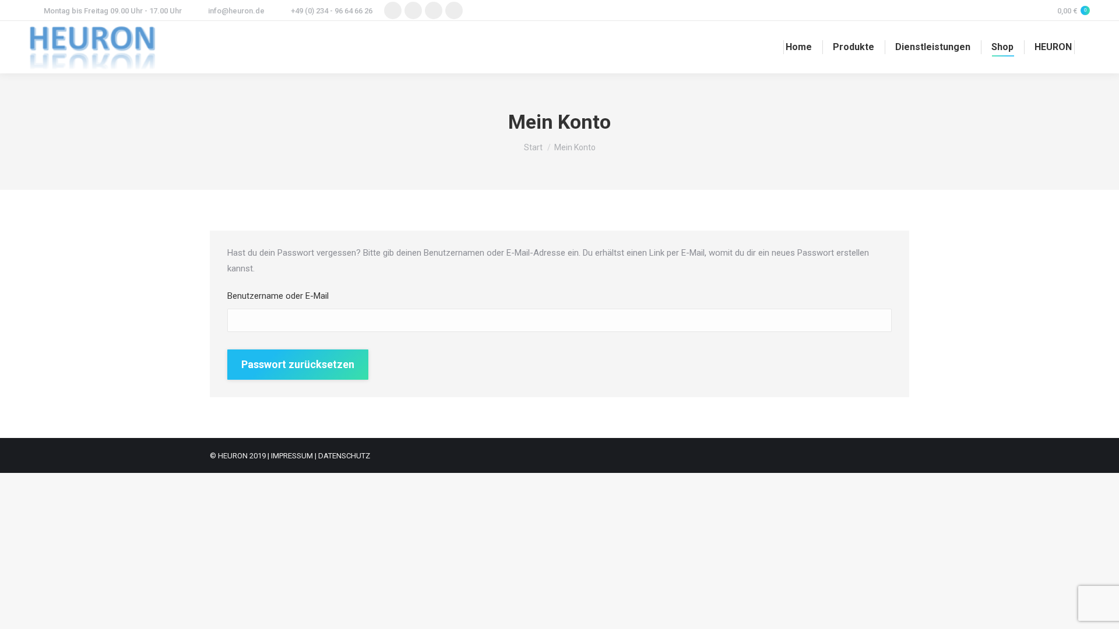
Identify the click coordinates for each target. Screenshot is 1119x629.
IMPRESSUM (292, 455)
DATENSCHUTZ (344, 455)
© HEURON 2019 (238, 455)
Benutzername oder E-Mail (278, 296)
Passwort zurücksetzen (297, 364)
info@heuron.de (236, 10)
